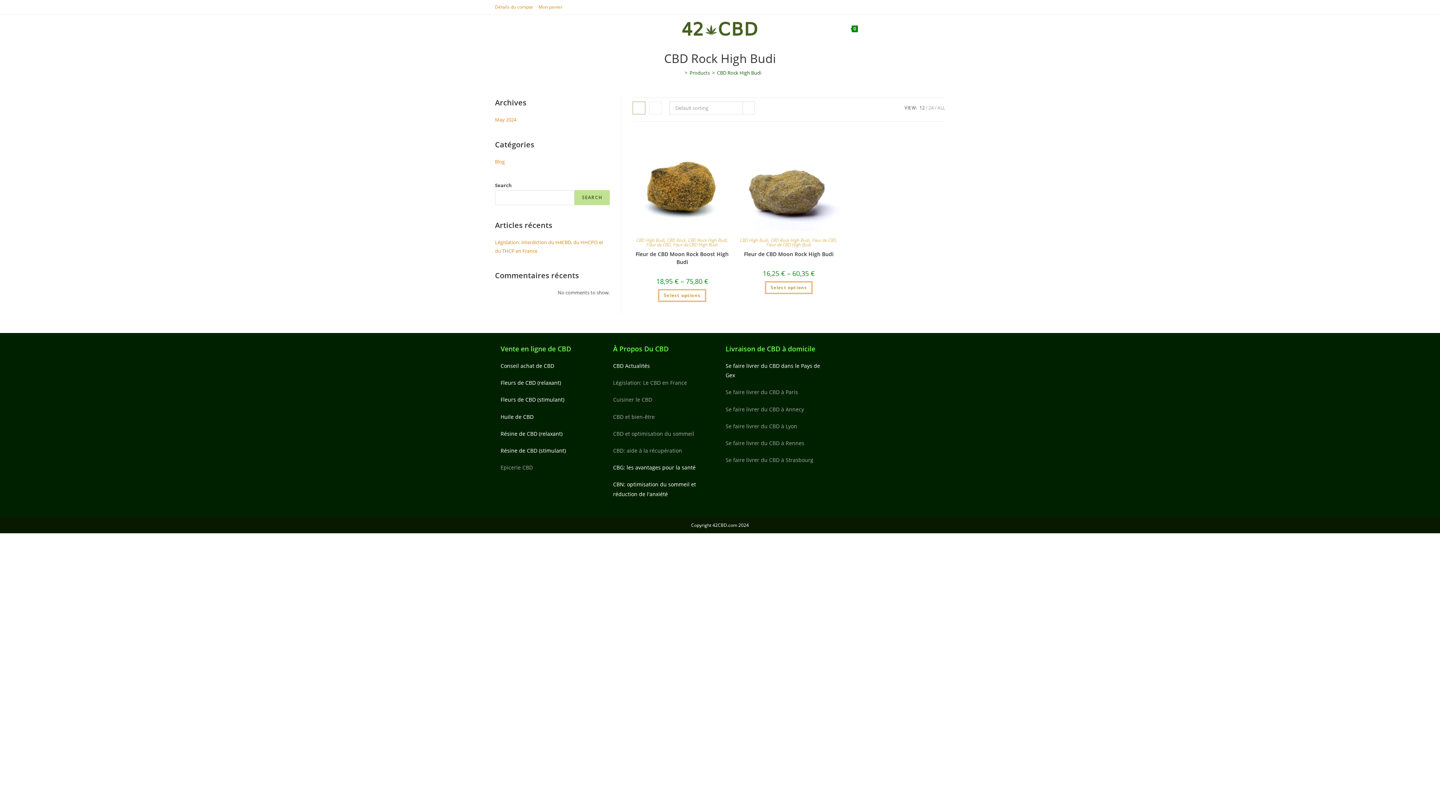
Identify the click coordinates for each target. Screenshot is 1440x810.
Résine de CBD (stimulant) (533, 450)
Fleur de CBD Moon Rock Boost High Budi (682, 258)
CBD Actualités (631, 365)
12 (922, 108)
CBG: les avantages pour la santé (654, 467)
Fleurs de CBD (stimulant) (532, 399)
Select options (682, 295)
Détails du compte (514, 7)
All (941, 108)
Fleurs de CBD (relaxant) (531, 382)
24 (931, 108)
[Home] (680, 72)
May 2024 (505, 119)
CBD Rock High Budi (739, 72)
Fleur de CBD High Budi (695, 245)
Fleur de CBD (658, 245)
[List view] (655, 108)
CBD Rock (676, 240)
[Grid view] (639, 108)
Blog (500, 161)
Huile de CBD (517, 416)
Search (503, 185)
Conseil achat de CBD (527, 365)
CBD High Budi (650, 240)
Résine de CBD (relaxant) (531, 433)
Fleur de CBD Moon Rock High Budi (789, 254)
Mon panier (550, 7)
